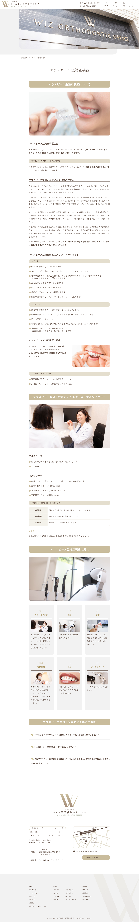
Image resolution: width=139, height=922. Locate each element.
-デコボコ (56, 890)
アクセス (85, 890)
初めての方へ (33, 890)
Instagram (116, 6)
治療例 (55, 886)
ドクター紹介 (33, 893)
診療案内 (24, 58)
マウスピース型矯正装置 (37, 58)
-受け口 (55, 899)
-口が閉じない (69, 890)
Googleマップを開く (92, 857)
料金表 (84, 886)
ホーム (17, 58)
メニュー (132, 6)
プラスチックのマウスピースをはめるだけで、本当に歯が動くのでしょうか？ (66, 735)
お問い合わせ (86, 896)
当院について (33, 896)
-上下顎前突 (69, 893)
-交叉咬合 (68, 896)
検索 (124, 6)
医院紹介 (32, 903)
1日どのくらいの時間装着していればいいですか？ (55, 747)
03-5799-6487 (91, 3)
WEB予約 (106, 6)
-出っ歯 (55, 893)
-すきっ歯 (56, 896)
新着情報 (85, 893)
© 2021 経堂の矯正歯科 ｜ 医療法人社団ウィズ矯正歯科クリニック (69, 918)
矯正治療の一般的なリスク (37, 906)
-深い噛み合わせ (70, 899)
